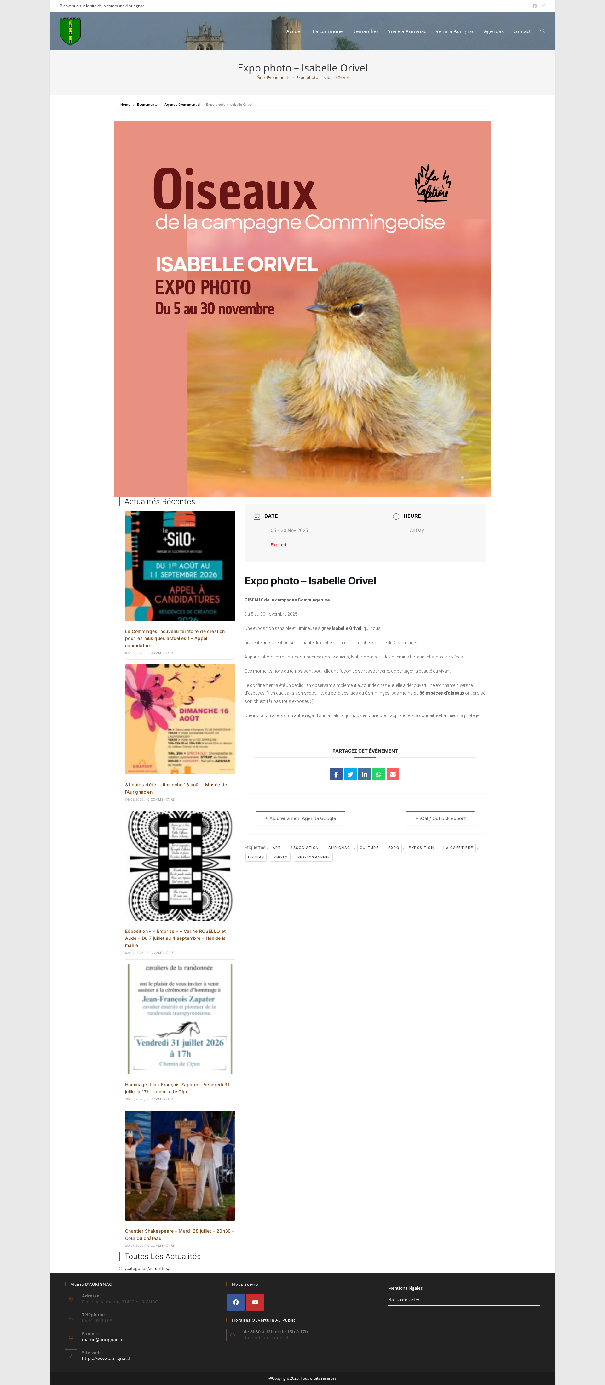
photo (281, 857)
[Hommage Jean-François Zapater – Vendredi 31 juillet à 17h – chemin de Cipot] (180, 1018)
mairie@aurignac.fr (102, 1339)
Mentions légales (405, 1288)
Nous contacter (404, 1299)
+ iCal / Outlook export (440, 818)
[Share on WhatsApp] (378, 774)
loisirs (256, 857)
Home (125, 104)
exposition (421, 848)
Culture (369, 848)
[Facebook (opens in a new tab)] (535, 6)
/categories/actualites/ (147, 1268)
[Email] (393, 774)
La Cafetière (458, 848)
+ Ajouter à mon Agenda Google (300, 818)
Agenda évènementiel (182, 104)
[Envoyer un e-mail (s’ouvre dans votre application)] (542, 6)
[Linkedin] (364, 774)
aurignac (339, 848)
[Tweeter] (350, 774)
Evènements (147, 104)
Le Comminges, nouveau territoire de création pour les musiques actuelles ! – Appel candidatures (175, 638)
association (304, 848)
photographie (313, 857)
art (277, 848)
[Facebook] (236, 1302)
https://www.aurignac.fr (107, 1358)
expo (393, 848)
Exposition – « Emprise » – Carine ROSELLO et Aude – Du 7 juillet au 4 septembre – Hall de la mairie (175, 938)
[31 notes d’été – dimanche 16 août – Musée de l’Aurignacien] (180, 718)
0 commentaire (161, 653)
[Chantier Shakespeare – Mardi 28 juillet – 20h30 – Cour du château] (180, 1165)
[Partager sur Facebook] (336, 774)
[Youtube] (255, 1302)
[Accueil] (259, 77)
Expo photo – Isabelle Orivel (322, 77)
